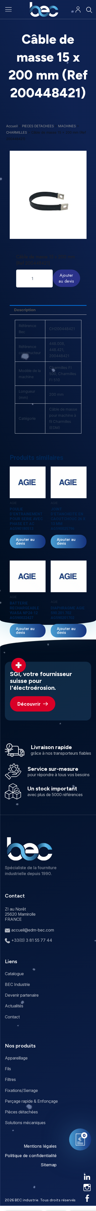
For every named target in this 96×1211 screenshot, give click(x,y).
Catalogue (14, 973)
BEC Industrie (17, 984)
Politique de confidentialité (31, 1155)
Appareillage (16, 1058)
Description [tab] (25, 310)
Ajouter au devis (66, 278)
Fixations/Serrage (21, 1090)
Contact (12, 1016)
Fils (8, 1068)
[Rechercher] (89, 10)
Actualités (14, 1005)
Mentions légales (40, 1146)
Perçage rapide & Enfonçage (31, 1101)
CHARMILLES (16, 132)
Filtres (10, 1079)
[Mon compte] (78, 9)
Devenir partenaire (22, 995)
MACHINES (67, 126)
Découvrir (29, 704)
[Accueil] (43, 9)
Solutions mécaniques (25, 1122)
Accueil (12, 126)
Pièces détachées (21, 1111)
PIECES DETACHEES (38, 126)
